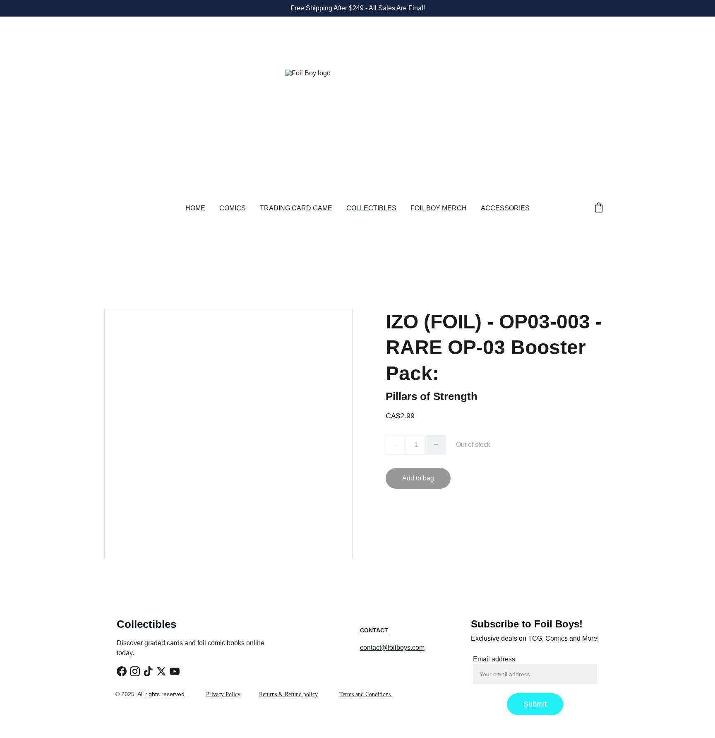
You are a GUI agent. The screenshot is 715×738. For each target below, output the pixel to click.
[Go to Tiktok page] (148, 671)
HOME (195, 208)
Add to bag (418, 478)
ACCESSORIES (505, 208)
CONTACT (374, 630)
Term (345, 694)
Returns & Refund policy (288, 694)
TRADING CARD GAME (296, 208)
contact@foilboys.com (392, 647)
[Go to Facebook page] (122, 671)
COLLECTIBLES (371, 208)
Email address (494, 659)
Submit (535, 704)
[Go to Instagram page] (135, 671)
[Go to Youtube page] (175, 671)
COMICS (232, 208)
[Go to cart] (598, 208)
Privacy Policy (223, 694)
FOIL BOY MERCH (438, 208)
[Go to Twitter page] (161, 671)
